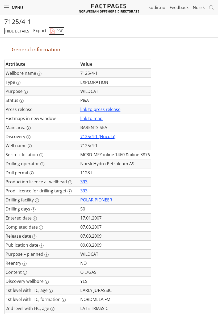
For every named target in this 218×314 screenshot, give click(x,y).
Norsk (199, 7)
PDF (59, 30)
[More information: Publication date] (41, 245)
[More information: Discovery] (28, 137)
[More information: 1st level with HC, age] (51, 291)
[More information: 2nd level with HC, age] (52, 309)
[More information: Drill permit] (32, 173)
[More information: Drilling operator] (42, 164)
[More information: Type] (18, 83)
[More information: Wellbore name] (39, 74)
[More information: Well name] (30, 146)
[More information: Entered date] (35, 218)
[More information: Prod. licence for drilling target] (70, 191)
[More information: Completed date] (41, 227)
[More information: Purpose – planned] (46, 255)
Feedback (179, 7)
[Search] (211, 7)
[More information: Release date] (34, 236)
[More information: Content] (25, 273)
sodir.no (157, 7)
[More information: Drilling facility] (37, 200)
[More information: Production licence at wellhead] (70, 182)
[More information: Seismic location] (41, 155)
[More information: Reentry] (24, 264)
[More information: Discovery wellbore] (47, 282)
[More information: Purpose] (26, 92)
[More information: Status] (21, 101)
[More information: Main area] (29, 128)
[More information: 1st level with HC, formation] (64, 300)
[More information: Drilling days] (33, 209)
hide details (17, 31)
